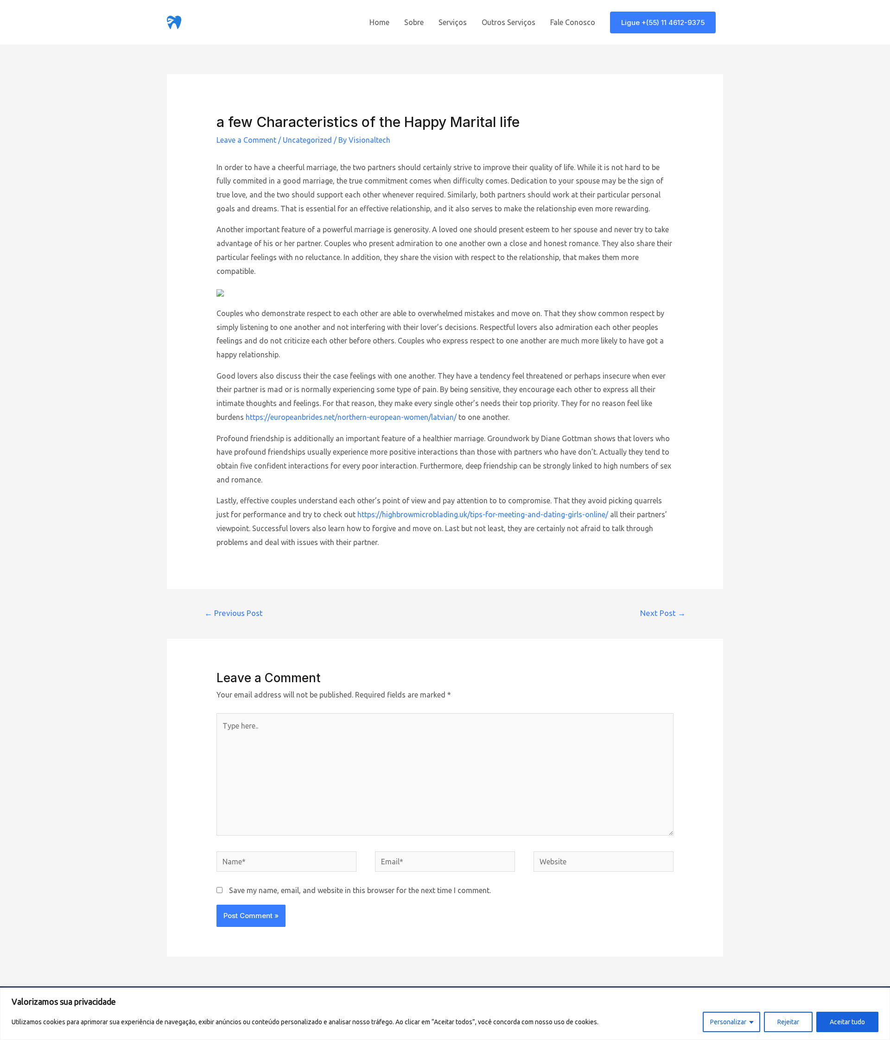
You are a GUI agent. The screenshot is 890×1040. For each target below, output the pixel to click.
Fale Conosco (572, 22)
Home (379, 22)
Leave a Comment (246, 140)
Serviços (453, 22)
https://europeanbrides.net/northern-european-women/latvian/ (351, 417)
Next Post (663, 613)
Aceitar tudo (847, 1022)
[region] (445, 1014)
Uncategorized (307, 140)
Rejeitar (788, 1022)
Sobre (414, 22)
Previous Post (233, 613)
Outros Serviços (508, 22)
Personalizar (728, 1022)
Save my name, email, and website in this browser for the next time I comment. (360, 890)
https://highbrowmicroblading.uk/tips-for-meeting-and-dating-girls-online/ (482, 514)
